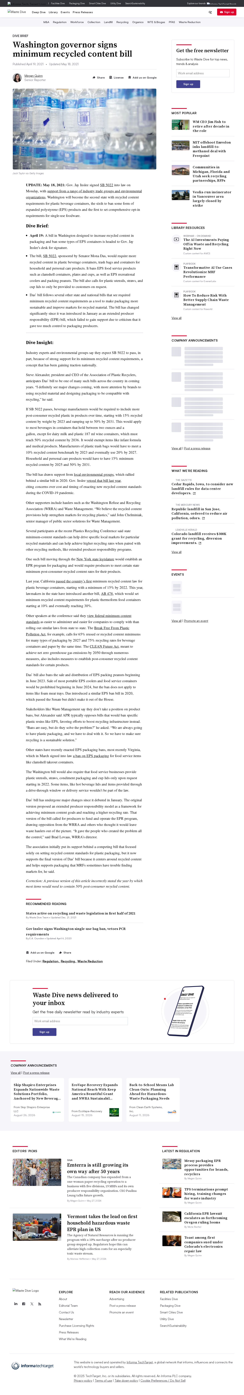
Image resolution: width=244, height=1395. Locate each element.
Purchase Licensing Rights (76, 1326)
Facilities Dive (58, 3)
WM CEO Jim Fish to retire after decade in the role (211, 126)
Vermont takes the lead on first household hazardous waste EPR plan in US (102, 1223)
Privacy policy (83, 1380)
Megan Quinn (33, 76)
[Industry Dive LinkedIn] (16, 1304)
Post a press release (197, 448)
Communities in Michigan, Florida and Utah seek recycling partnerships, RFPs (211, 174)
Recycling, (69, 961)
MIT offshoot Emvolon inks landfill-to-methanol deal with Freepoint (212, 149)
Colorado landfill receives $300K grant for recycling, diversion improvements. (199, 538)
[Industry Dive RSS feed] (40, 1304)
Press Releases (83, 12)
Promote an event (196, 621)
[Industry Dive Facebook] (24, 1304)
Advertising (116, 1299)
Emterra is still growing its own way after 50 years (97, 1168)
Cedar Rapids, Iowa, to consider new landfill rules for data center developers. (202, 488)
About (63, 1299)
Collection (93, 22)
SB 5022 (106, 184)
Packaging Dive (77, 3)
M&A (46, 22)
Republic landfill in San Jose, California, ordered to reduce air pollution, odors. (199, 513)
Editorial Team (68, 1306)
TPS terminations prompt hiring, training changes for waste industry (206, 1194)
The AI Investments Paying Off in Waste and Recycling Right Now (206, 244)
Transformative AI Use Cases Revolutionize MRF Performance (207, 272)
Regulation (60, 22)
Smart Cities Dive (97, 3)
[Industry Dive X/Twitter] (32, 1304)
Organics (138, 22)
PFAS (172, 22)
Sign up (229, 12)
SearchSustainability (135, 3)
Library (53, 12)
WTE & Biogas (156, 22)
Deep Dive (39, 12)
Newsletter (66, 1319)
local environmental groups (94, 474)
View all (176, 318)
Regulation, (51, 961)
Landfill (108, 22)
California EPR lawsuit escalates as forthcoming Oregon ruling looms (205, 1218)
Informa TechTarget (140, 1362)
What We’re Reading (72, 1339)
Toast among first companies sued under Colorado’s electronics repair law (203, 1244)
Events (65, 12)
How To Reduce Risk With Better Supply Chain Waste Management (206, 299)
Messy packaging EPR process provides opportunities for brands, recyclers (206, 1167)
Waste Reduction (190, 22)
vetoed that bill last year (103, 480)
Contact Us (66, 1312)
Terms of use (103, 1380)
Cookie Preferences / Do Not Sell (162, 1380)
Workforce (77, 22)
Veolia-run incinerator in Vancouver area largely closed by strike (212, 199)
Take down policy (126, 1380)
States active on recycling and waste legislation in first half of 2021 (80, 913)
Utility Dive (115, 3)
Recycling (122, 22)
